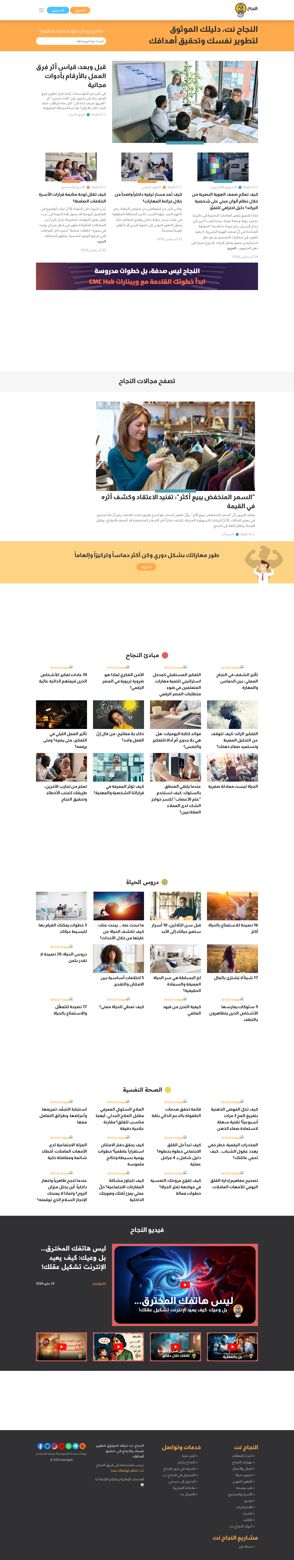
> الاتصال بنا (189, 1494)
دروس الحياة (142, 881)
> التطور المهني (243, 1481)
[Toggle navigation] (41, 10)
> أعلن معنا (190, 1456)
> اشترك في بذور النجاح (180, 1469)
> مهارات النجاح (243, 1462)
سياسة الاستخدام (45, 1453)
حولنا (83, 1453)
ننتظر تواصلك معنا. (124, 1470)
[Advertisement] (147, 331)
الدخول (80, 10)
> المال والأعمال (243, 1469)
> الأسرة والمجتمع (241, 1494)
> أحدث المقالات (243, 1456)
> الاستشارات (245, 1507)
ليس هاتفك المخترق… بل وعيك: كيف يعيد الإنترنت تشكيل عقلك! (73, 1257)
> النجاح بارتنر (187, 1462)
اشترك (146, 567)
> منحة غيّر (247, 1546)
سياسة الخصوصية (68, 1453)
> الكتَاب (249, 1520)
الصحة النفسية (142, 1089)
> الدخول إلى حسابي (183, 1481)
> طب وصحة (245, 1488)
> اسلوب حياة (245, 1475)
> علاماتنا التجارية (185, 1488)
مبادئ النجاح (142, 655)
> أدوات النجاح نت (242, 1526)
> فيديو (249, 1501)
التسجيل (58, 10)
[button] (147, 380)
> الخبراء (249, 1513)
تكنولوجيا (99, 1283)
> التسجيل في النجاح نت (180, 1475)
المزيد (231, 248)
